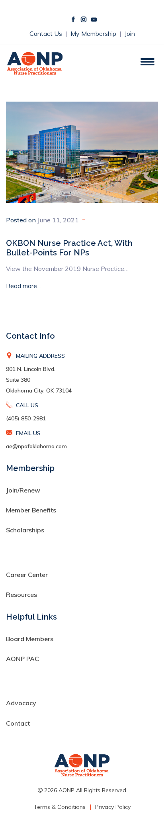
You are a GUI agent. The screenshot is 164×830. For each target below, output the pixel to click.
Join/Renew (23, 490)
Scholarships (25, 530)
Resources (21, 594)
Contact (18, 723)
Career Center (27, 575)
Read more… (23, 286)
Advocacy (21, 703)
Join (130, 33)
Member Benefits (31, 510)
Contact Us (46, 33)
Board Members (29, 639)
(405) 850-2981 (26, 418)
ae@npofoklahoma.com (36, 446)
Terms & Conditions (60, 806)
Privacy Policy (113, 806)
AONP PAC (22, 659)
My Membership (94, 33)
